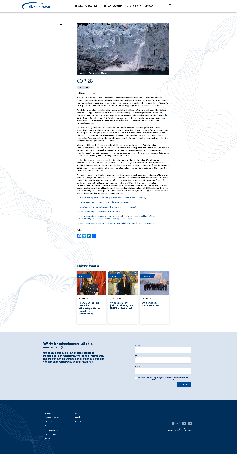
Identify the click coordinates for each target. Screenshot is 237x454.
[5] (156, 180)
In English (78, 421)
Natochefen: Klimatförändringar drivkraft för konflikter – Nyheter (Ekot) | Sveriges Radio (117, 223)
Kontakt (47, 438)
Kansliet (48, 443)
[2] (93, 150)
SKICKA (183, 384)
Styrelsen (48, 426)
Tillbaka (62, 25)
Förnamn (138, 345)
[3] (152, 165)
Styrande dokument (51, 430)
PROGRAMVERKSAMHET (86, 6)
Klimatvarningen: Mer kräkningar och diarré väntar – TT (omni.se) (107, 207)
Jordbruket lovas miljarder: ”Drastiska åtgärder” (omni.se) (104, 202)
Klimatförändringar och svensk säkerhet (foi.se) (100, 211)
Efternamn (138, 356)
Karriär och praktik (51, 434)
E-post (137, 366)
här (90, 361)
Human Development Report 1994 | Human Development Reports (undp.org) (112, 198)
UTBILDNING (132, 6)
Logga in (78, 417)
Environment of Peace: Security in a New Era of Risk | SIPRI (104, 216)
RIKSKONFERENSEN (112, 6)
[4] (105, 178)
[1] (166, 115)
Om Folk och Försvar (52, 417)
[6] (120, 185)
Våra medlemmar (51, 422)
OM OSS (148, 6)
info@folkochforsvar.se (184, 429)
